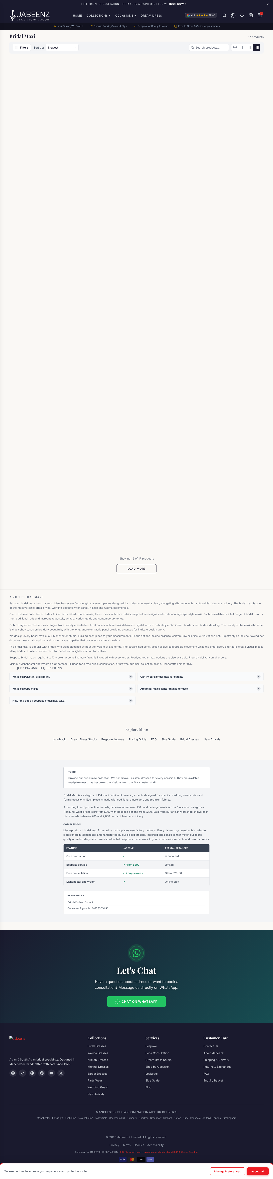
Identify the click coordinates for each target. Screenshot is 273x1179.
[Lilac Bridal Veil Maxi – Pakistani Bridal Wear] (233, 344)
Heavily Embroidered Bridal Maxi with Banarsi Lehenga (36, 393)
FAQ (154, 739)
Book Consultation (157, 1053)
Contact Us (210, 1046)
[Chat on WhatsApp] (233, 15)
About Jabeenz (213, 1053)
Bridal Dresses (25, 141)
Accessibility (155, 1145)
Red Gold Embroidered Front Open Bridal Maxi (166, 521)
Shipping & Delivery (216, 1059)
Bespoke (151, 1046)
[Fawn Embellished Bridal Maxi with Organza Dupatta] (40, 221)
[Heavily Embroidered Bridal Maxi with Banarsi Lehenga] (40, 344)
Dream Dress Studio (84, 739)
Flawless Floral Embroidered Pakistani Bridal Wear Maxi (166, 270)
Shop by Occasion (157, 1066)
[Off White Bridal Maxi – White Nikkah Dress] (104, 471)
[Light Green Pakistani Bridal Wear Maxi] (104, 344)
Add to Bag (168, 405)
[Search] (224, 15)
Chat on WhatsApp (139, 1002)
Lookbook (59, 739)
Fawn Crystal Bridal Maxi (227, 146)
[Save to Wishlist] (61, 68)
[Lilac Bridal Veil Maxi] (169, 344)
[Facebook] (41, 1073)
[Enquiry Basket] (251, 15)
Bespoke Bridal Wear (93, 141)
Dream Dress (151, 15)
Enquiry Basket (213, 1080)
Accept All (257, 1171)
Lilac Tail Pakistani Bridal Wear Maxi (39, 521)
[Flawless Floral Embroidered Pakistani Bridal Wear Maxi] (169, 221)
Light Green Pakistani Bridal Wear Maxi (101, 393)
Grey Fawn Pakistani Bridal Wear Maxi (233, 270)
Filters (24, 47)
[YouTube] (51, 1073)
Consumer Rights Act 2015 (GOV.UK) (88, 908)
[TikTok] (22, 1073)
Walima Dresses (98, 1053)
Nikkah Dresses (98, 1059)
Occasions (125, 15)
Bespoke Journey (112, 739)
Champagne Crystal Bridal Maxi (103, 146)
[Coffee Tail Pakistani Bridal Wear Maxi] (169, 98)
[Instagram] (13, 1073)
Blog (148, 1087)
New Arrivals (212, 739)
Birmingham (229, 1117)
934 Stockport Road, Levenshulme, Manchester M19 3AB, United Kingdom (159, 1152)
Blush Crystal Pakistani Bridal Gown (38, 148)
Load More (137, 568)
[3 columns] (249, 47)
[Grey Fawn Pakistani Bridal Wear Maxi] (233, 221)
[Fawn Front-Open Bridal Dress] (104, 221)
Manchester (43, 1117)
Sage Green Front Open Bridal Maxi (226, 521)
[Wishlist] (242, 15)
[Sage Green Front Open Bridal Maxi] (233, 471)
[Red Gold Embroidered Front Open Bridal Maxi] (169, 471)
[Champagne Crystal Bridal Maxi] (104, 98)
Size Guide (168, 739)
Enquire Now (37, 164)
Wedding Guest (98, 1087)
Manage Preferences (227, 1171)
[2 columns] (242, 47)
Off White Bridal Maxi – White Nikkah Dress (102, 521)
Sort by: (39, 47)
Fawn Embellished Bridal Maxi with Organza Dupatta (38, 270)
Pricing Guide (137, 739)
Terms (127, 1145)
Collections (98, 15)
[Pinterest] (32, 1073)
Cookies (139, 1145)
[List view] (235, 47)
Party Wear (95, 1080)
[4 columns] (256, 47)
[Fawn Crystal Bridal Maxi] (233, 98)
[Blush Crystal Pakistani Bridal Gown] (40, 98)
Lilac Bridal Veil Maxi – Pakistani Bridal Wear (226, 393)
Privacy (114, 1145)
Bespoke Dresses (90, 514)
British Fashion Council (80, 902)
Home (77, 15)
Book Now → (178, 3)
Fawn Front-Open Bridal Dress (103, 268)
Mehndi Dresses (98, 1066)
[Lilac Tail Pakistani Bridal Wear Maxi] (40, 471)
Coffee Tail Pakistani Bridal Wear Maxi (165, 148)
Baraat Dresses (155, 141)
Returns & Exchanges (217, 1066)
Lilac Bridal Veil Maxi (160, 391)
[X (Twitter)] (61, 1073)
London (216, 1117)
